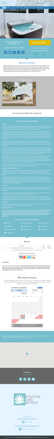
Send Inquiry (28, 422)
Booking (34, 7)
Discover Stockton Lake (46, 3)
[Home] (4, 3)
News (21, 7)
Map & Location (40, 7)
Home (4, 7)
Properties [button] (9, 7)
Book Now (37, 42)
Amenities (26, 7)
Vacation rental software (9, 437)
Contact (38, 3)
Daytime (29, 429)
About (14, 7)
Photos (17, 7)
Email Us (39, 53)
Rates (30, 7)
